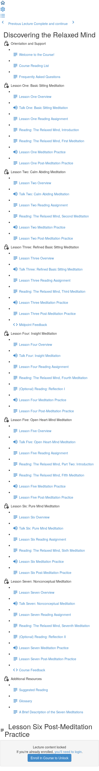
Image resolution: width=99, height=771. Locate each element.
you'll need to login (68, 751)
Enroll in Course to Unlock (49, 758)
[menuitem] (3, 10)
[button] (3, 4)
